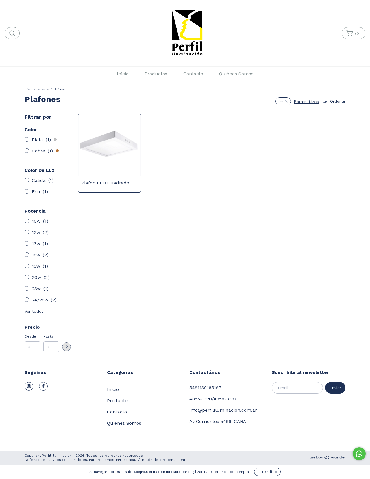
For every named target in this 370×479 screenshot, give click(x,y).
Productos (156, 74)
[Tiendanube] (327, 458)
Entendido (267, 472)
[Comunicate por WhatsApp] (359, 453)
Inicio (123, 74)
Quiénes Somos (236, 74)
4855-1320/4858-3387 (213, 399)
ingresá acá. (125, 460)
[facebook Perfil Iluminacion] (43, 386)
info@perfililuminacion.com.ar (223, 410)
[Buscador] (12, 33)
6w (281, 101)
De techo (43, 89)
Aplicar (66, 346)
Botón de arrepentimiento (165, 460)
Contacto (193, 74)
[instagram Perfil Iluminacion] (29, 386)
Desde (30, 336)
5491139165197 (205, 387)
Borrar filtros (306, 101)
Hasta (48, 336)
